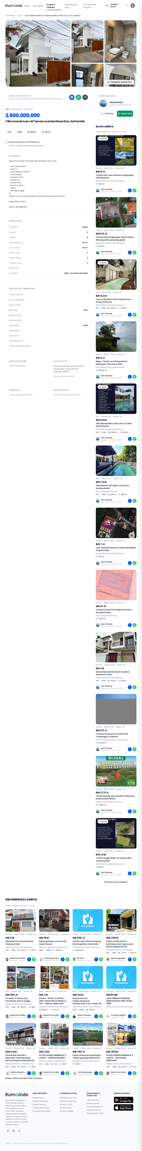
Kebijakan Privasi (94, 1110)
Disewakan (38, 6)
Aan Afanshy (116, 102)
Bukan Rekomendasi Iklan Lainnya (24, 1078)
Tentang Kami (93, 1100)
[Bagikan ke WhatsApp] (78, 97)
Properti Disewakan (40, 1101)
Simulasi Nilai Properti (89, 6)
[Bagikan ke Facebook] (72, 97)
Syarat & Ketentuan (95, 1107)
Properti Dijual (38, 1098)
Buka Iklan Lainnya (117, 882)
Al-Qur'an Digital (66, 1111)
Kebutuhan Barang (68, 1101)
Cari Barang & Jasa (71, 6)
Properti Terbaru (51, 6)
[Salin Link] (85, 97)
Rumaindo (10, 15)
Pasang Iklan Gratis (41, 1108)
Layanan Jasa (66, 1104)
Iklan (19, 15)
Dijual (27, 6)
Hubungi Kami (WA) (95, 1113)
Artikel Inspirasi (93, 1103)
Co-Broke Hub (65, 1108)
